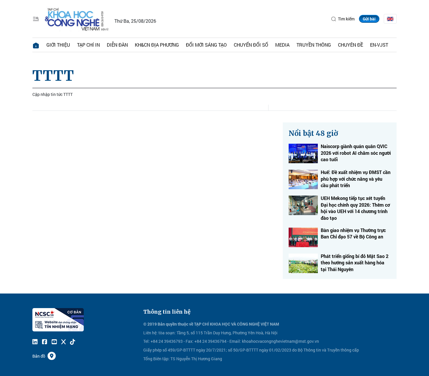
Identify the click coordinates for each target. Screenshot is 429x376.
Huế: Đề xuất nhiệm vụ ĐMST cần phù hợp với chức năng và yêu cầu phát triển (355, 178)
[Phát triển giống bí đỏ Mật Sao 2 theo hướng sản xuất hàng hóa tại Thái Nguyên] (303, 263)
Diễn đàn (117, 45)
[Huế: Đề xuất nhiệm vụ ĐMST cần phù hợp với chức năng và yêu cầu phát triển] (303, 179)
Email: (235, 341)
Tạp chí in (88, 45)
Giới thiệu (58, 45)
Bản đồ (38, 356)
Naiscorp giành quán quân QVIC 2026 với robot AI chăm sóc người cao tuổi (356, 152)
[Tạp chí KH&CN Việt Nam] (77, 18)
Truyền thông (314, 45)
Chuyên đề (350, 45)
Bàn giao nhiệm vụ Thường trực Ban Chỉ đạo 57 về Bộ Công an (353, 233)
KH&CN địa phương (157, 45)
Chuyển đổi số (251, 45)
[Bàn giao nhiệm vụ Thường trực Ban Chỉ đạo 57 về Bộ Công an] (303, 237)
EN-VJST (379, 45)
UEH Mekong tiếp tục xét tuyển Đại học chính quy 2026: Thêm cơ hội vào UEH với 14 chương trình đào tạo (355, 208)
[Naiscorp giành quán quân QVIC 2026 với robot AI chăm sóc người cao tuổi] (303, 153)
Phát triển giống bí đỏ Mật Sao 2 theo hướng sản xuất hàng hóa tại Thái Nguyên (354, 262)
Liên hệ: (150, 332)
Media (282, 45)
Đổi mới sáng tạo (206, 45)
